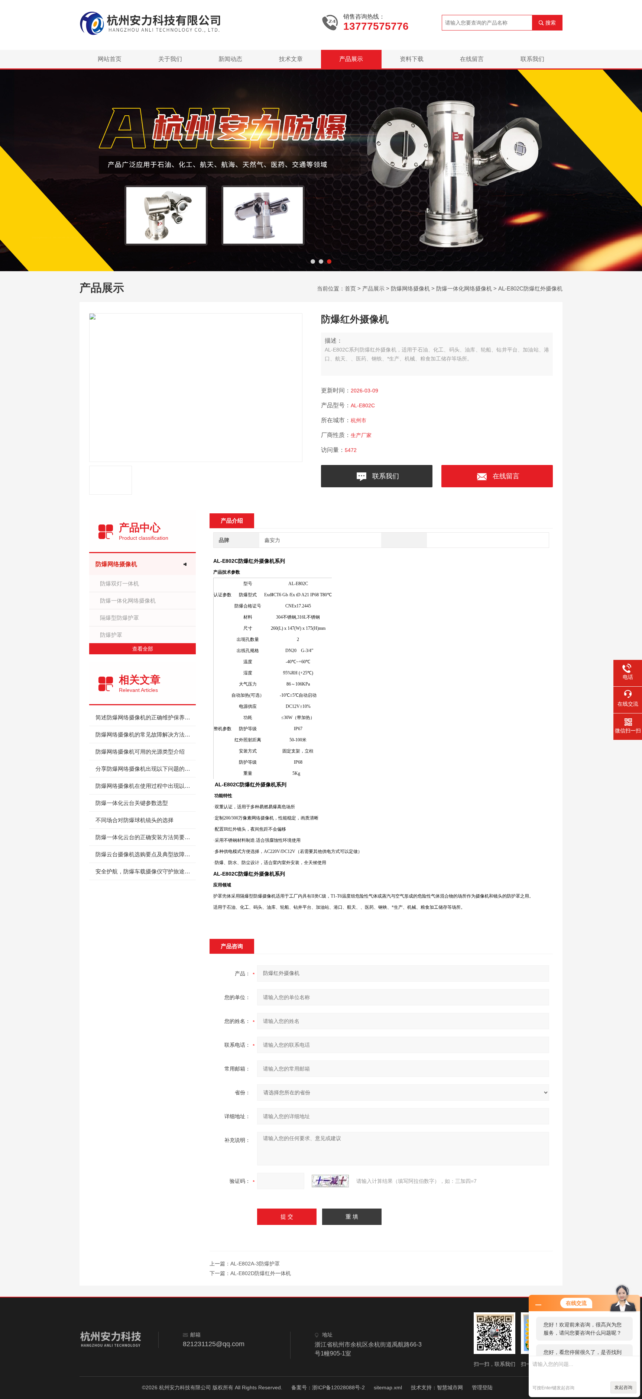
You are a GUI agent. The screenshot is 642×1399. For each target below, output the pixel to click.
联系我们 (532, 59)
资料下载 (412, 59)
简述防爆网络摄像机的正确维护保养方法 (145, 717)
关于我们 (170, 59)
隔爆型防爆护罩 (119, 618)
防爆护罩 (111, 635)
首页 (350, 288)
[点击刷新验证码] (330, 1181)
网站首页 (109, 59)
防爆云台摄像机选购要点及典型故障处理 (145, 854)
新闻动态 (230, 59)
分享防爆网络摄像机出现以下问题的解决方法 (145, 769)
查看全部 (142, 649)
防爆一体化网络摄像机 (464, 288)
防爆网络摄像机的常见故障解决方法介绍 (145, 734)
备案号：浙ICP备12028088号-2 (328, 1387)
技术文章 (291, 59)
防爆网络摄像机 (410, 288)
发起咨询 (623, 1387)
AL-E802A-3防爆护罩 (255, 1264)
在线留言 (472, 59)
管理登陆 (482, 1387)
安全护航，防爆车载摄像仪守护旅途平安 (145, 871)
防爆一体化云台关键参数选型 (131, 803)
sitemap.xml (388, 1387)
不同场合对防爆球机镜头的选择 (134, 820)
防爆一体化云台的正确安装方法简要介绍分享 (145, 837)
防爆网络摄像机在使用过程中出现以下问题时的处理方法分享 (145, 786)
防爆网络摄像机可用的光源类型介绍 (140, 751)
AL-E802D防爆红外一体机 (260, 1273)
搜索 (550, 23)
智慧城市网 (450, 1387)
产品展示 (351, 59)
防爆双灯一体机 (119, 583)
